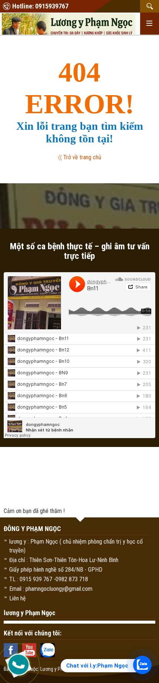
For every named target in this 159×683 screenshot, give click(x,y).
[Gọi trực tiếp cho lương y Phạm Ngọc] (18, 664)
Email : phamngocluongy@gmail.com (50, 588)
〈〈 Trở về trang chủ (79, 157)
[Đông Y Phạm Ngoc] (68, 24)
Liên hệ (17, 598)
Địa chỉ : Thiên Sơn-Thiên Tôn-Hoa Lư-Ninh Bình (63, 560)
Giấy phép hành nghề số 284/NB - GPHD (55, 569)
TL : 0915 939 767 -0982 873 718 (48, 579)
